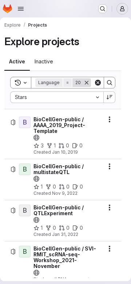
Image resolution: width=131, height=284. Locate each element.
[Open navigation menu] (21, 9)
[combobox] (56, 97)
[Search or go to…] (102, 8)
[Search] (109, 82)
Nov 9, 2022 (65, 193)
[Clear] (98, 82)
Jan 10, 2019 (65, 152)
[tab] (17, 61)
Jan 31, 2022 (65, 234)
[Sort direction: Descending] (109, 97)
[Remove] (86, 82)
